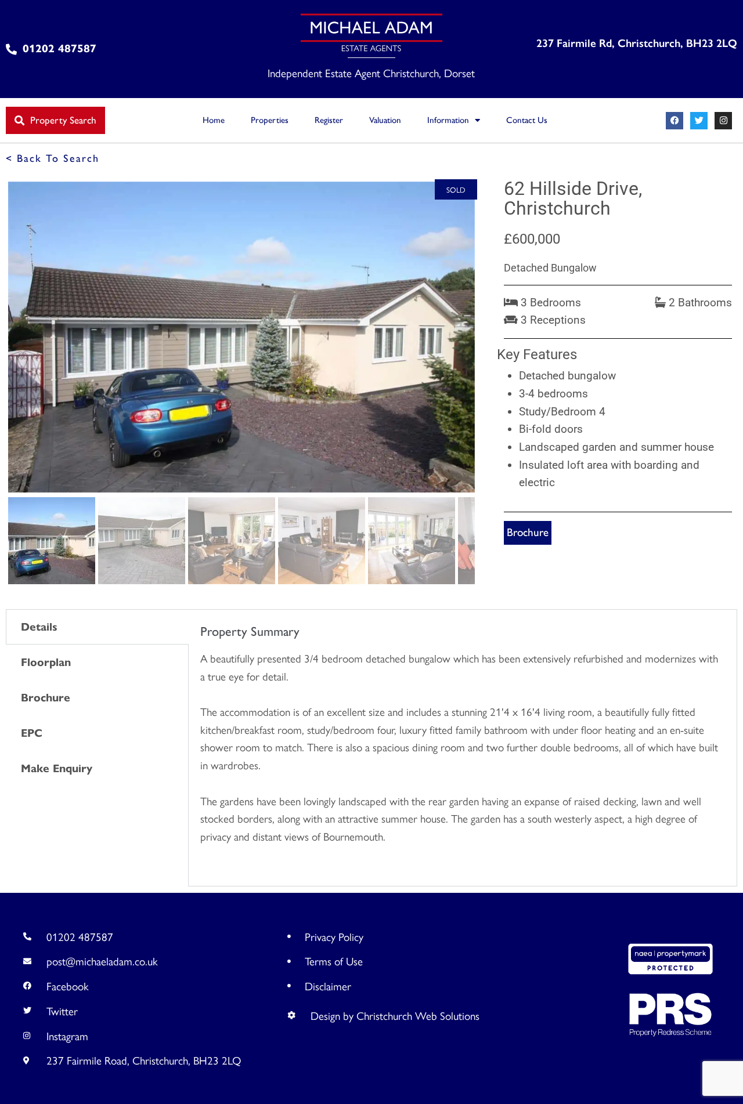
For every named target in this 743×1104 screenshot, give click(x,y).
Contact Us (526, 120)
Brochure (528, 532)
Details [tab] (39, 627)
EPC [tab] (31, 733)
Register (329, 120)
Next (494, 348)
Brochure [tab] (45, 697)
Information (448, 120)
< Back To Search (52, 158)
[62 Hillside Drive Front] (241, 337)
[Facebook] (674, 120)
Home (214, 120)
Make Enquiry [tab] (56, 768)
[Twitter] (699, 120)
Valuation (385, 120)
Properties (269, 120)
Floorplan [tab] (46, 662)
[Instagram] (723, 120)
